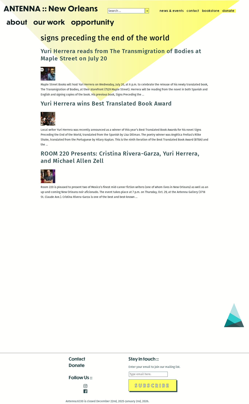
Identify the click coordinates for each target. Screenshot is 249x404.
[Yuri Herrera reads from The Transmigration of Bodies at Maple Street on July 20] (48, 79)
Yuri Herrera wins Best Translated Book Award (106, 103)
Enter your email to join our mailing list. (154, 367)
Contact (77, 358)
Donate (77, 365)
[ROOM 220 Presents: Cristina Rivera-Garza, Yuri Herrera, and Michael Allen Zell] (48, 182)
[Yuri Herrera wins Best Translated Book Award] (48, 124)
